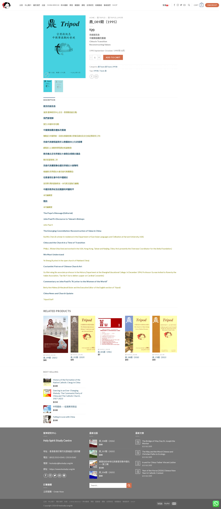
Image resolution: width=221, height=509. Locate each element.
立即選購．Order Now (53, 491)
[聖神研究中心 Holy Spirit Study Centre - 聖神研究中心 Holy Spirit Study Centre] (9, 5)
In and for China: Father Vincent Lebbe (159, 462)
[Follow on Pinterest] (64, 475)
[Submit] (129, 485)
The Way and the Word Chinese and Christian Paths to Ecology (157, 452)
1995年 (96, 71)
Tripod (101, 71)
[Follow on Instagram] (178, 5)
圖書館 (77, 5)
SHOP (114, 5)
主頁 (21, 5)
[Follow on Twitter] (181, 5)
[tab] (49, 100)
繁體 (164, 5)
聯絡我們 (107, 5)
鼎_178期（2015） (159, 357)
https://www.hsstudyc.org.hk (62, 469)
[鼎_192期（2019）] (83, 334)
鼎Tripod (101, 18)
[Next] (81, 46)
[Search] (189, 5)
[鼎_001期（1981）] (110, 331)
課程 (83, 5)
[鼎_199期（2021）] (55, 334)
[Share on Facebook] (92, 76)
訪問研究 (90, 5)
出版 (43, 5)
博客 (71, 5)
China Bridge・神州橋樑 (57, 5)
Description (49, 100)
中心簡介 (28, 5)
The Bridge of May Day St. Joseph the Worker (158, 442)
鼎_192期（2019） (78, 357)
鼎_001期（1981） (105, 352)
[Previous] (47, 46)
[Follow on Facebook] (174, 5)
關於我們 (36, 5)
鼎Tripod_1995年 (115, 18)
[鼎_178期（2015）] (164, 334)
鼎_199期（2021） (50, 358)
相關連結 (98, 5)
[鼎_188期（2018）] (137, 334)
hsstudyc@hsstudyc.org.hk (61, 463)
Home (92, 18)
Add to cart (113, 57)
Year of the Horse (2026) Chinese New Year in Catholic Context (159, 471)
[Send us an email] (184, 5)
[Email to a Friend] (96, 76)
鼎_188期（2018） (132, 357)
